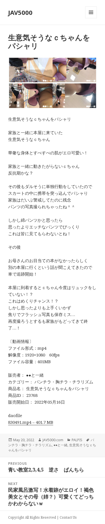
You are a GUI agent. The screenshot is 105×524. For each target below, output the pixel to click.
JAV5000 (20, 12)
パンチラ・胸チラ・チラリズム (51, 442)
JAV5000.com (53, 440)
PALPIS (77, 440)
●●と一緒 (60, 445)
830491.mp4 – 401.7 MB (30, 422)
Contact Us (68, 517)
